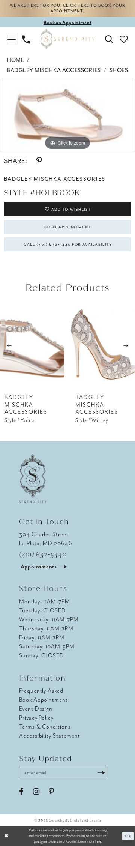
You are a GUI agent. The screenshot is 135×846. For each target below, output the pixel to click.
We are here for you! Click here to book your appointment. (67, 8)
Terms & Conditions (45, 726)
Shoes (119, 70)
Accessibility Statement (49, 736)
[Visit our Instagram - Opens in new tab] (36, 792)
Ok (128, 836)
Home (15, 60)
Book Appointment (67, 227)
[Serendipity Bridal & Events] (67, 39)
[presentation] (32, 345)
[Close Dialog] (6, 836)
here (98, 841)
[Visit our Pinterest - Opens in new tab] (51, 792)
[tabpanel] (67, 115)
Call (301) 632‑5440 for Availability (68, 244)
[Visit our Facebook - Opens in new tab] (21, 792)
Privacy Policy (36, 718)
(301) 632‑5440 (43, 554)
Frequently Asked (41, 690)
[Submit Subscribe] (101, 772)
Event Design (35, 708)
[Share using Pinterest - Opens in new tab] (39, 161)
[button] (11, 39)
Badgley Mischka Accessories (54, 70)
